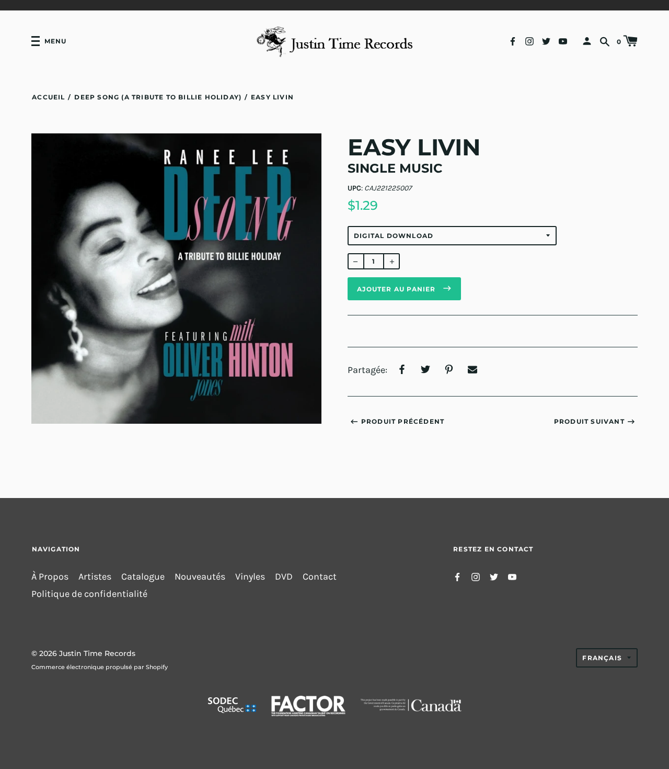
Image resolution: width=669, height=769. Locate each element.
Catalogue (143, 576)
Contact (320, 576)
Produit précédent (402, 421)
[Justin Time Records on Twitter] (546, 41)
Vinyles (250, 576)
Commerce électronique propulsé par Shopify (99, 667)
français (602, 658)
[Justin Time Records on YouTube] (563, 41)
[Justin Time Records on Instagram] (529, 41)
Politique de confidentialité (89, 594)
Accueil (48, 97)
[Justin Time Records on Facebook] (513, 41)
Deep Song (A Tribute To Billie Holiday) (157, 97)
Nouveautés (200, 576)
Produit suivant (589, 421)
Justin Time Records (97, 653)
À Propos (49, 576)
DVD (284, 576)
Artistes (94, 576)
